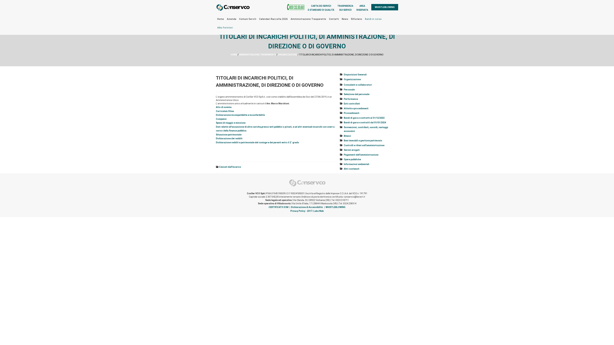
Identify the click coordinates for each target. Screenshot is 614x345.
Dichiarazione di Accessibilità (307, 207)
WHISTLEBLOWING (385, 7)
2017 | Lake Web (315, 211)
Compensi (221, 119)
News (345, 19)
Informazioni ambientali (356, 164)
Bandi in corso (373, 19)
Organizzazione (352, 79)
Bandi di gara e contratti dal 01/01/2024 (365, 122)
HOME (234, 54)
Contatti (334, 19)
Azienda (231, 19)
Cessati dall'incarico (230, 167)
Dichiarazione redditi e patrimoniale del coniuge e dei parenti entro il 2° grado (257, 142)
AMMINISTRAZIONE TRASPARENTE (257, 54)
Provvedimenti (351, 113)
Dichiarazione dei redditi (229, 138)
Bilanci (347, 136)
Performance (351, 99)
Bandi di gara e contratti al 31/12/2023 (364, 118)
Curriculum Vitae (225, 111)
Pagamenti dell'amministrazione (361, 154)
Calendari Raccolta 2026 (273, 19)
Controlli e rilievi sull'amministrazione (364, 145)
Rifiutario (356, 19)
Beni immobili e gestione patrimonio (363, 140)
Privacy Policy (297, 211)
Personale (349, 89)
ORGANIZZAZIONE (287, 54)
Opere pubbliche (352, 159)
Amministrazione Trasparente (308, 19)
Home (220, 19)
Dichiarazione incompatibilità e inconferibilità (240, 115)
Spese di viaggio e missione (230, 123)
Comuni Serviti (247, 19)
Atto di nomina (224, 107)
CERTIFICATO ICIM (278, 207)
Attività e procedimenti (356, 108)
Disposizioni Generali (355, 74)
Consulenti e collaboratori (358, 85)
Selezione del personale (356, 94)
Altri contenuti (351, 169)
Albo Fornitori (225, 27)
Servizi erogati (352, 150)
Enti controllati (352, 103)
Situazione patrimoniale (228, 134)
